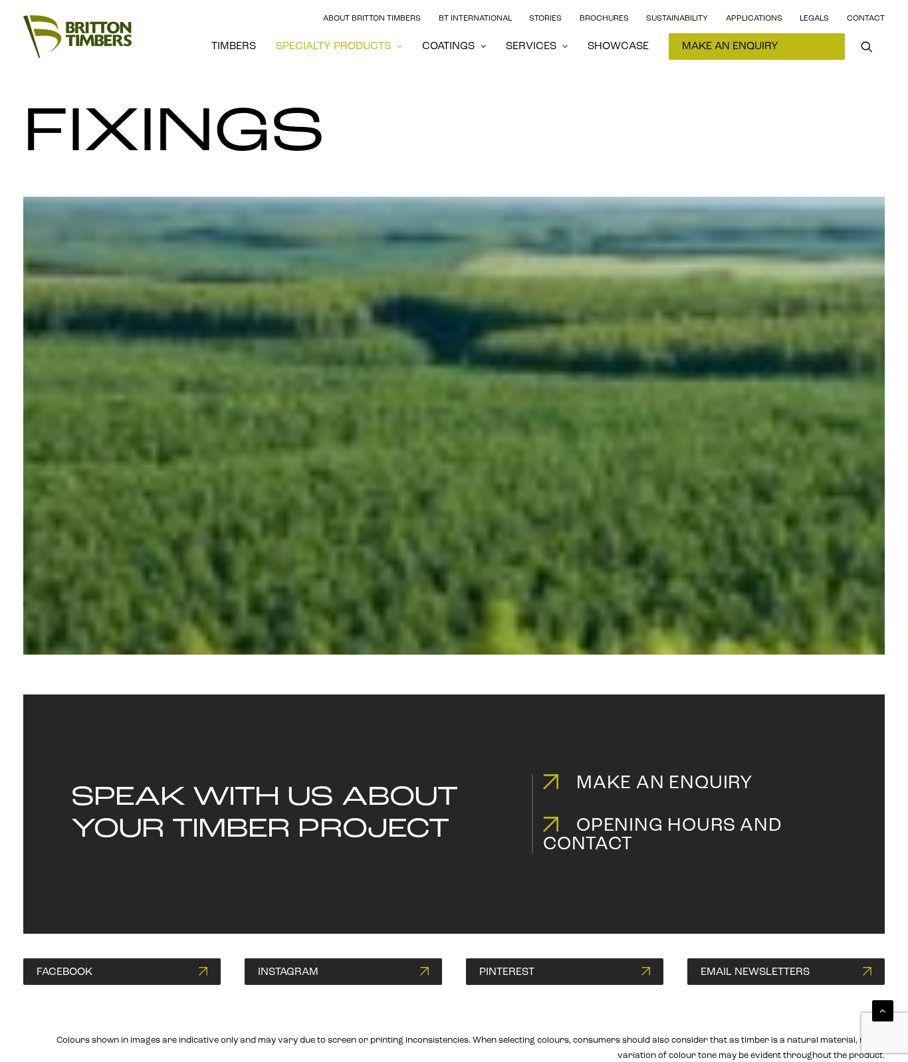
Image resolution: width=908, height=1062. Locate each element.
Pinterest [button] (506, 972)
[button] (873, 46)
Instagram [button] (288, 972)
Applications (754, 19)
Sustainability (677, 19)
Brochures (604, 19)
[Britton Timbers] (77, 36)
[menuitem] (233, 46)
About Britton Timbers (372, 19)
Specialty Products (333, 46)
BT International (475, 19)
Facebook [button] (64, 972)
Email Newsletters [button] (755, 972)
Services (531, 46)
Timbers (233, 46)
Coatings (448, 46)
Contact (866, 19)
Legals (814, 19)
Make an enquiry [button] (664, 783)
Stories (545, 19)
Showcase (618, 46)
